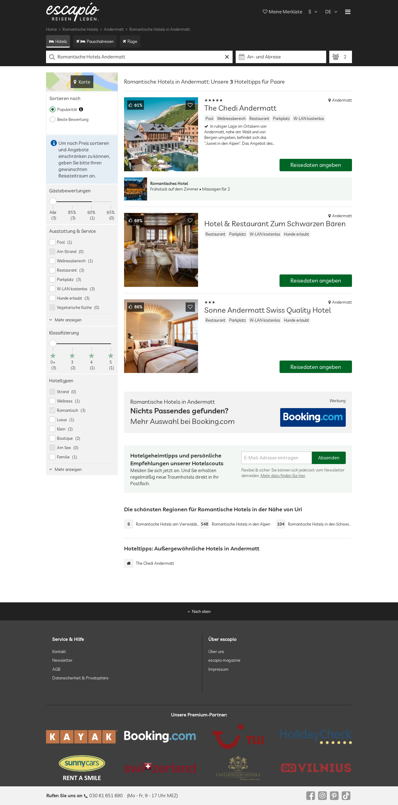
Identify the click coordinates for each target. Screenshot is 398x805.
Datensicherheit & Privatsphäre (80, 677)
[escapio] (73, 11)
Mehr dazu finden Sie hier (283, 475)
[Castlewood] (238, 767)
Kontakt (59, 651)
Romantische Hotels (80, 29)
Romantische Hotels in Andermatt (159, 29)
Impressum (218, 669)
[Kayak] (82, 736)
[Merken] (190, 105)
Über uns (216, 651)
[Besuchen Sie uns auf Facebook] (310, 795)
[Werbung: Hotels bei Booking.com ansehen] (313, 417)
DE (328, 12)
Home (51, 29)
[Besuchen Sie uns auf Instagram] (322, 795)
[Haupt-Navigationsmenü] (348, 12)
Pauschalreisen (100, 41)
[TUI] (238, 736)
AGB (56, 669)
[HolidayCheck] (316, 736)
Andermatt (114, 29)
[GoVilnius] (316, 768)
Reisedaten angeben (315, 164)
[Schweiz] (160, 768)
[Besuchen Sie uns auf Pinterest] (334, 795)
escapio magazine (224, 660)
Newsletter (62, 660)
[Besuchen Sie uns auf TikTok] (346, 795)
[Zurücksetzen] (227, 57)
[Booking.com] (160, 736)
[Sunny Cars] (82, 767)
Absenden (329, 458)
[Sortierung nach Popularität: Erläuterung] (81, 109)
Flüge (132, 41)
